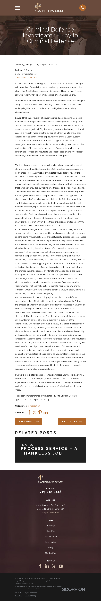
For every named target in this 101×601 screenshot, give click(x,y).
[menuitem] (18, 595)
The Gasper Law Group (26, 77)
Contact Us (50, 553)
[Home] (49, 7)
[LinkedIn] (47, 566)
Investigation (34, 406)
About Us (50, 531)
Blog (50, 547)
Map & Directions (50, 512)
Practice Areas (50, 536)
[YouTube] (61, 566)
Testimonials (50, 542)
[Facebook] (40, 566)
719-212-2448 (50, 492)
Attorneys (50, 525)
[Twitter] (54, 566)
